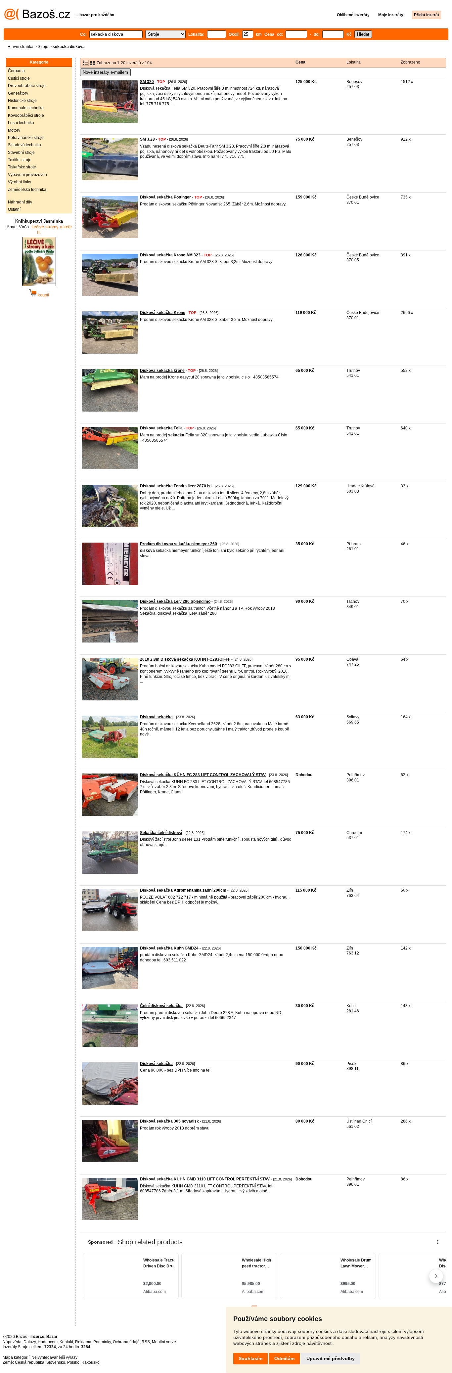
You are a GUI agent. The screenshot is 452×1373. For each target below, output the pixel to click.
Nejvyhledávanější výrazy (54, 1357)
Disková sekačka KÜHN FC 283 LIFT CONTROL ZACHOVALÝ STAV (203, 775)
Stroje (43, 46)
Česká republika (29, 1362)
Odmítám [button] (284, 1358)
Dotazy (29, 1342)
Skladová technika (24, 145)
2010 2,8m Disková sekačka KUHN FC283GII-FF (185, 659)
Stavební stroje (21, 152)
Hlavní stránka (20, 46)
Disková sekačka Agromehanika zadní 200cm (183, 890)
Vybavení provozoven (27, 174)
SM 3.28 (147, 139)
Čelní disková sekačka (161, 1005)
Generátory (18, 93)
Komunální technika (26, 108)
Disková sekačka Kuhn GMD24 (169, 948)
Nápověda (12, 1342)
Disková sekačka (156, 717)
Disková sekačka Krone (162, 312)
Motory (14, 130)
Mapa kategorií (16, 1357)
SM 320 (147, 81)
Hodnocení (48, 1342)
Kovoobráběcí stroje (26, 115)
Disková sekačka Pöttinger (165, 197)
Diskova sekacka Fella (161, 428)
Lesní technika (21, 122)
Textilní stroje (19, 159)
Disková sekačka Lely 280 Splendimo (175, 601)
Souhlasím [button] (250, 1358)
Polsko (73, 1362)
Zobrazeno (410, 62)
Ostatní (14, 209)
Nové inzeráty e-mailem (105, 72)
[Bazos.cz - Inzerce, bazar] (37, 18)
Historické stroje (22, 100)
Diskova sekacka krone (162, 370)
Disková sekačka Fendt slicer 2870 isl (175, 486)
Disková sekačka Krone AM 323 (170, 255)
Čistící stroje (19, 78)
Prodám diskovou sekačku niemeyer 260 (178, 544)
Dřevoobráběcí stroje (27, 85)
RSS (146, 1342)
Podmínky (102, 1342)
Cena (300, 62)
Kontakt (66, 1342)
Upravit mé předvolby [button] (330, 1358)
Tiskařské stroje (22, 167)
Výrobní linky (19, 182)
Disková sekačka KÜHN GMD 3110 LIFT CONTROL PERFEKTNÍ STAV (205, 1179)
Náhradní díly (20, 202)
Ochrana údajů (126, 1342)
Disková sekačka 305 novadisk (169, 1121)
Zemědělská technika (27, 189)
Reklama (83, 1342)
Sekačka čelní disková (161, 832)
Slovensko (55, 1362)
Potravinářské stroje (26, 137)
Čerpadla (16, 70)
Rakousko (90, 1362)
